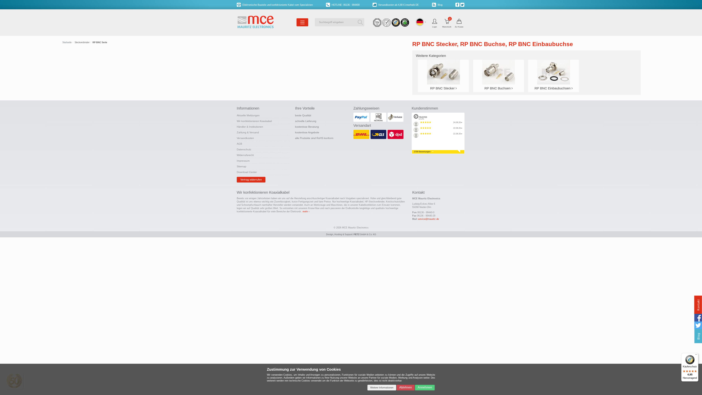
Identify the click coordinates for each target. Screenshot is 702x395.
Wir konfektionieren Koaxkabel (254, 121)
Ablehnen (405, 387)
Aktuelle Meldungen (248, 115)
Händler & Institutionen (250, 126)
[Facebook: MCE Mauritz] (457, 4)
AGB (239, 143)
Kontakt (698, 305)
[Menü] (696, 355)
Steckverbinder (82, 42)
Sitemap (241, 166)
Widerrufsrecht (245, 155)
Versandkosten (245, 138)
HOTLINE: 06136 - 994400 (345, 4)
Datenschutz (244, 149)
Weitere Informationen (381, 387)
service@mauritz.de (428, 219)
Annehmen (425, 387)
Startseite (67, 42)
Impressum (243, 160)
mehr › (306, 211)
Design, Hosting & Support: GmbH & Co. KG (351, 234)
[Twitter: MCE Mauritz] (462, 4)
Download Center (247, 172)
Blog (439, 4)
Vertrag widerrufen (251, 179)
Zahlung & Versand (248, 132)
